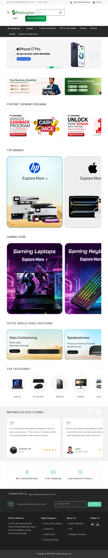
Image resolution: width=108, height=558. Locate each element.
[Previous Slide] (15, 55)
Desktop (93, 28)
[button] (80, 2)
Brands (30, 29)
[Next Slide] (93, 55)
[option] (97, 2)
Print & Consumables (68, 28)
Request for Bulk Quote (28, 34)
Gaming (12, 34)
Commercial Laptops (47, 28)
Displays (83, 28)
